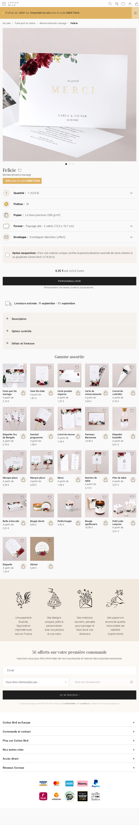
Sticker (34, 564)
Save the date (37, 391)
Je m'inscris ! (70, 695)
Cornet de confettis (117, 393)
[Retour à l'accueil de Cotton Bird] (13, 5)
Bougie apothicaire (91, 523)
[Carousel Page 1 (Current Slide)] (66, 164)
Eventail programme (36, 436)
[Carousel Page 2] (69, 164)
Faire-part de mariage (10, 393)
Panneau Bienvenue (90, 436)
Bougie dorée (37, 521)
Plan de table (119, 477)
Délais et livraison (23, 343)
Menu (61, 477)
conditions (84, 704)
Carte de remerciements (93, 393)
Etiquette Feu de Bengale (10, 436)
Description (19, 319)
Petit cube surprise (117, 523)
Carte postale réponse (65, 393)
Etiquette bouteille (117, 436)
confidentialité (69, 704)
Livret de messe (66, 434)
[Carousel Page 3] (73, 164)
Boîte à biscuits (11, 521)
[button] (135, 13)
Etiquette (7, 564)
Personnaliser (69, 281)
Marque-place (10, 477)
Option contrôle (21, 331)
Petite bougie (65, 521)
